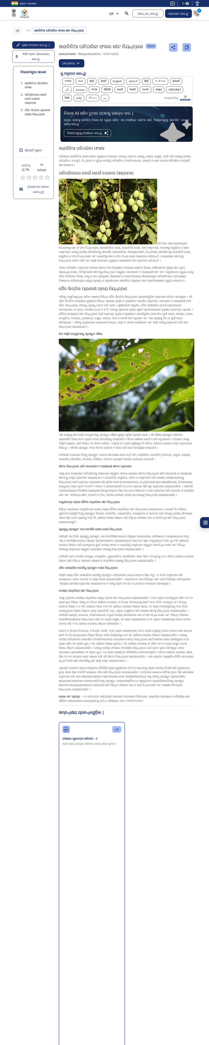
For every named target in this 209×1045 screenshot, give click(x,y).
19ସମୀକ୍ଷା (41, 167)
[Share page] (173, 47)
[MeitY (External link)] (14, 13)
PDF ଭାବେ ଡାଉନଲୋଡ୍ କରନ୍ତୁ (35, 56)
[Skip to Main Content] (172, 3)
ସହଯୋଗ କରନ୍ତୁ (178, 13)
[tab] (71, 63)
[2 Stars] (29, 177)
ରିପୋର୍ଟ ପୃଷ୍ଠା (33, 150)
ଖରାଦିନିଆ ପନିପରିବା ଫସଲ (36, 85)
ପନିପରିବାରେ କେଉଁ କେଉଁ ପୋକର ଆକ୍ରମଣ (35, 99)
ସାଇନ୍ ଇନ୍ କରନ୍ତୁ (148, 13)
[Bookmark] (187, 47)
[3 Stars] (35, 177)
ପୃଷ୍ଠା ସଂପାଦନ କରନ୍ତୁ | (36, 45)
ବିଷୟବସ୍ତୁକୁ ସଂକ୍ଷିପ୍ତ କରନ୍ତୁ (84, 133)
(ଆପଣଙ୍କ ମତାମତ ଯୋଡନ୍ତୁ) (38, 189)
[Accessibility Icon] (197, 3)
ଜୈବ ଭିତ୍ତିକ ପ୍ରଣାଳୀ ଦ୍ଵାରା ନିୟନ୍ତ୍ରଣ (37, 112)
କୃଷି (111, 13)
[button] (33, 85)
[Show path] (28, 30)
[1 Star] (23, 177)
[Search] (127, 13)
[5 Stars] (47, 177)
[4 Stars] (41, 177)
